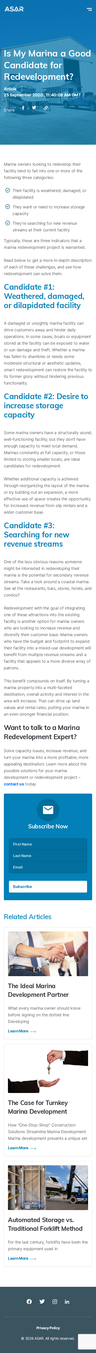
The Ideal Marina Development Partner (38, 991)
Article (10, 88)
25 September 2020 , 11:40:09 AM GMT (42, 94)
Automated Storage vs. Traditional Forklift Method (45, 1224)
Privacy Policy (48, 1328)
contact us (14, 783)
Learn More (18, 1031)
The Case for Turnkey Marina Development (38, 1107)
